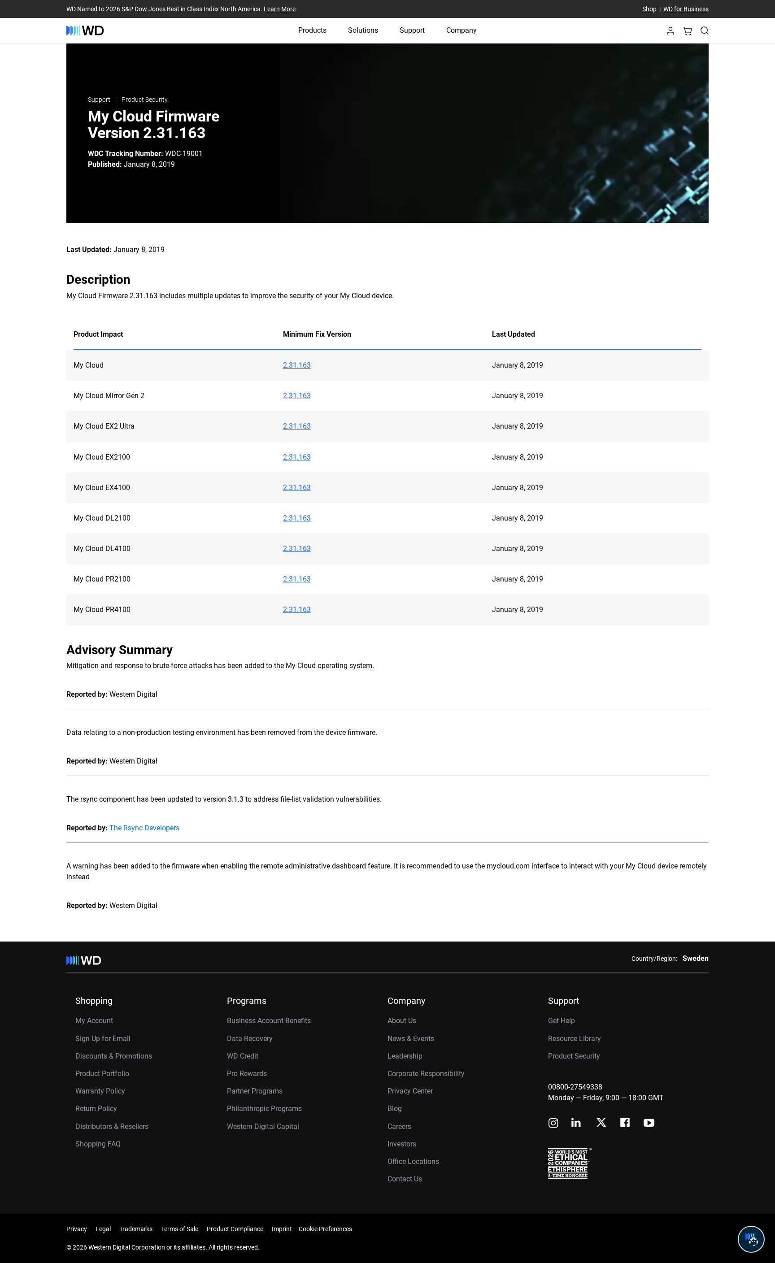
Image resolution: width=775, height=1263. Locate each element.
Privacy (76, 1229)
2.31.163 (297, 365)
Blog (395, 1108)
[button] (670, 33)
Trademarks (135, 1229)
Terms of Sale (179, 1229)
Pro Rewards (247, 1073)
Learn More (280, 9)
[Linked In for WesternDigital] (576, 1124)
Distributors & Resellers (111, 1126)
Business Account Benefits (269, 1020)
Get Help (561, 1020)
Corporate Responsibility (426, 1073)
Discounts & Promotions (113, 1056)
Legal (103, 1229)
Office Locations (413, 1161)
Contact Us (405, 1179)
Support (412, 30)
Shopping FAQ (98, 1144)
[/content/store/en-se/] (85, 30)
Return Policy (96, 1108)
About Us (402, 1020)
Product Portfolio (102, 1073)
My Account (94, 1020)
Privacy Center (410, 1091)
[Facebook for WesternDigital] (625, 1124)
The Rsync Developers (144, 828)
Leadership (405, 1056)
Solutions (363, 30)
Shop (649, 9)
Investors (402, 1144)
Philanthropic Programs (264, 1108)
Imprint (282, 1229)
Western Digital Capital (263, 1126)
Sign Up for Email (103, 1038)
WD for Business (686, 9)
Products (312, 30)
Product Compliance (235, 1229)
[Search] (705, 30)
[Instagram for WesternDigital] (553, 1124)
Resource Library (574, 1038)
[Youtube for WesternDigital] (649, 1124)
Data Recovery (250, 1038)
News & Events (411, 1038)
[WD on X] (601, 1123)
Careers (399, 1126)
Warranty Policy (100, 1091)
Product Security (145, 99)
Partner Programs (255, 1091)
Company (461, 30)
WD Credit (242, 1056)
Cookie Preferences (325, 1229)
